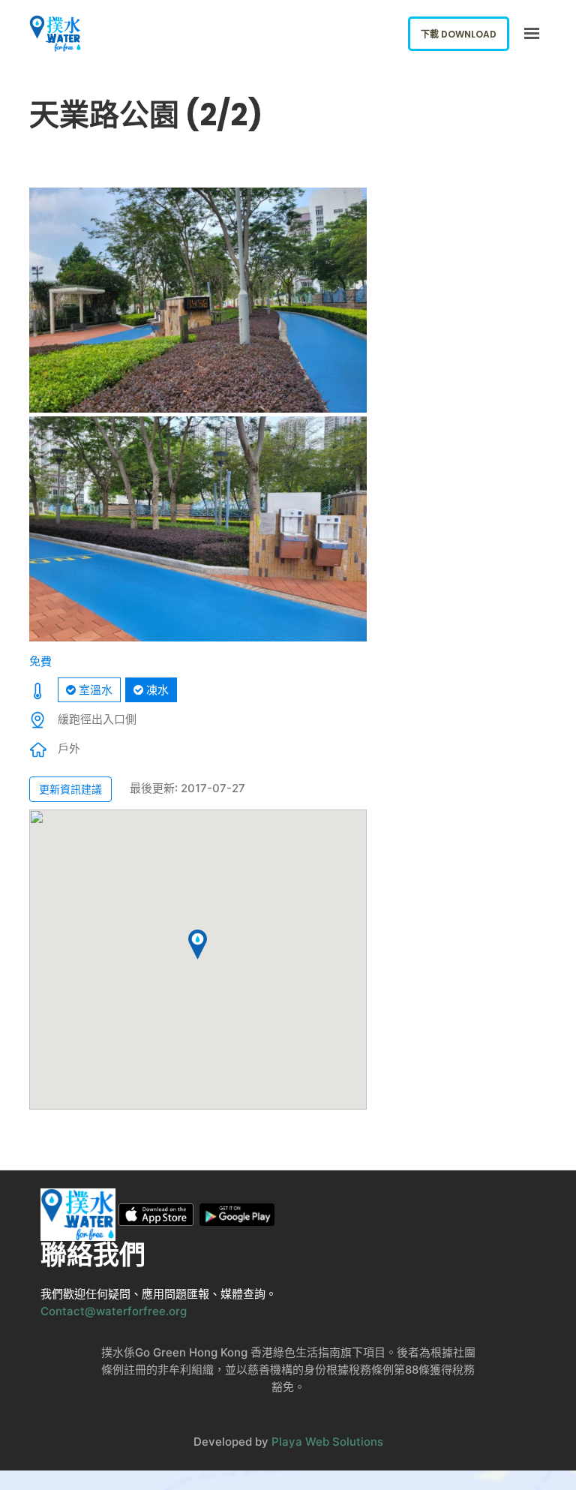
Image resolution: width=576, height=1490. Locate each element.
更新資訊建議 (70, 789)
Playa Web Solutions (327, 1441)
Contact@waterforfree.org (113, 1311)
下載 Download (458, 34)
